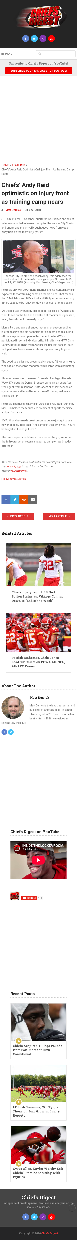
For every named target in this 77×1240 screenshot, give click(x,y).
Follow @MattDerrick (13, 478)
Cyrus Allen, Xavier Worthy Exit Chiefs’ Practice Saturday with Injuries (38, 1173)
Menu (8, 53)
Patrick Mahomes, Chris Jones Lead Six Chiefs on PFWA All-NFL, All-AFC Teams (38, 662)
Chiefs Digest (38, 1197)
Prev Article (19, 516)
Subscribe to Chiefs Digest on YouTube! (38, 70)
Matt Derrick (13, 209)
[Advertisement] (38, 122)
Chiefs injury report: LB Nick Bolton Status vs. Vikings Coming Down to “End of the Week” (38, 596)
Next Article (57, 516)
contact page (13, 466)
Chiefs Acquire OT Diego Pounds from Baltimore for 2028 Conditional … (37, 1050)
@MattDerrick (19, 470)
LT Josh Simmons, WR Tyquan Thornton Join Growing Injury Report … (36, 1111)
